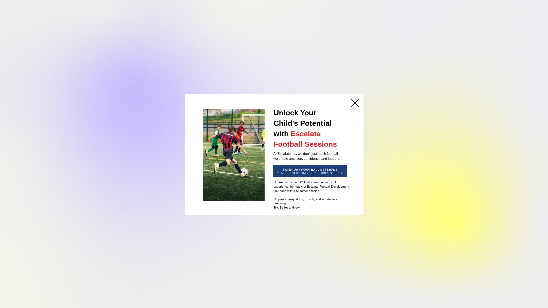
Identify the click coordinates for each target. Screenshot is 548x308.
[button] (355, 103)
